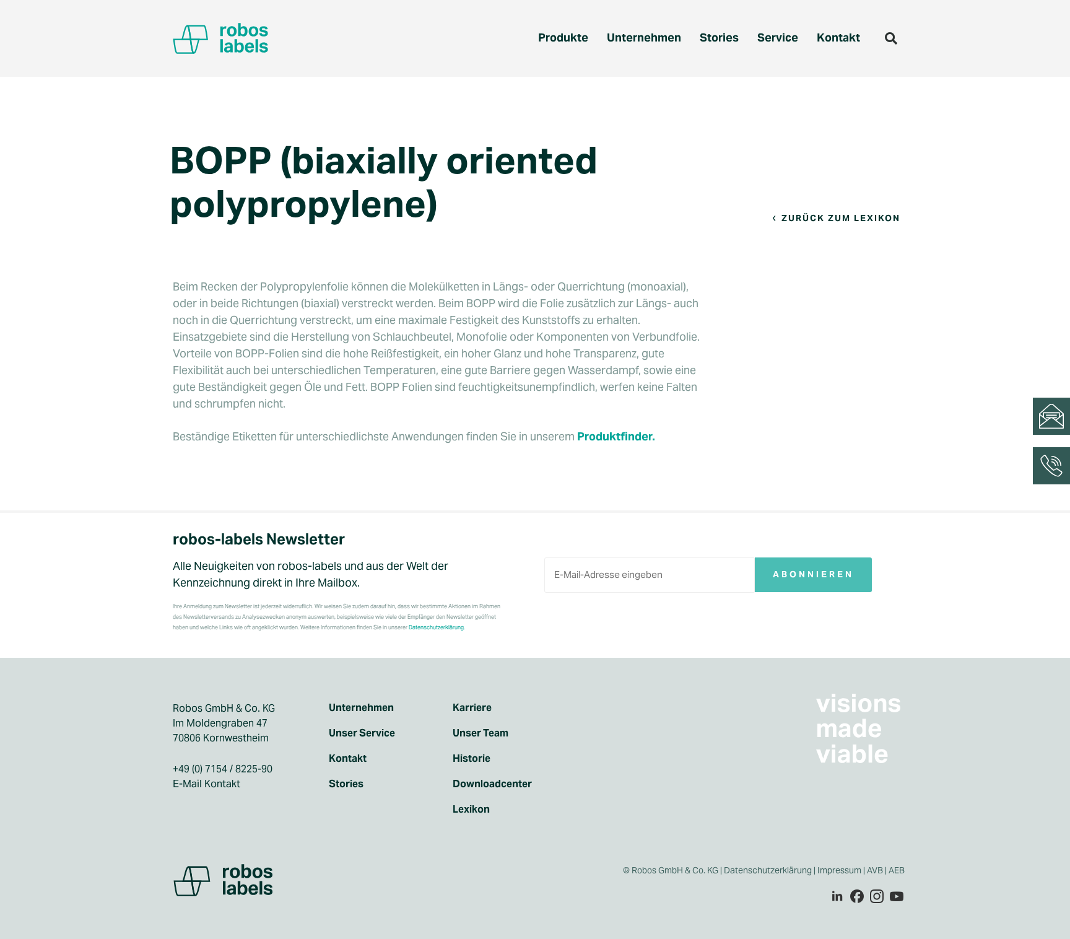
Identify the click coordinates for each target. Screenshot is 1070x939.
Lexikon (471, 809)
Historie (471, 759)
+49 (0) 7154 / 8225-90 (222, 768)
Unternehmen (644, 37)
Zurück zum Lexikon (840, 218)
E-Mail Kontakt (206, 783)
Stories (719, 37)
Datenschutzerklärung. (437, 627)
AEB (898, 870)
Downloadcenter (492, 784)
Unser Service (362, 733)
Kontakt (838, 37)
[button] (891, 38)
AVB (875, 870)
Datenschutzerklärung (768, 870)
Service (777, 37)
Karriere (472, 708)
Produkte (563, 37)
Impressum (839, 870)
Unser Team (480, 733)
